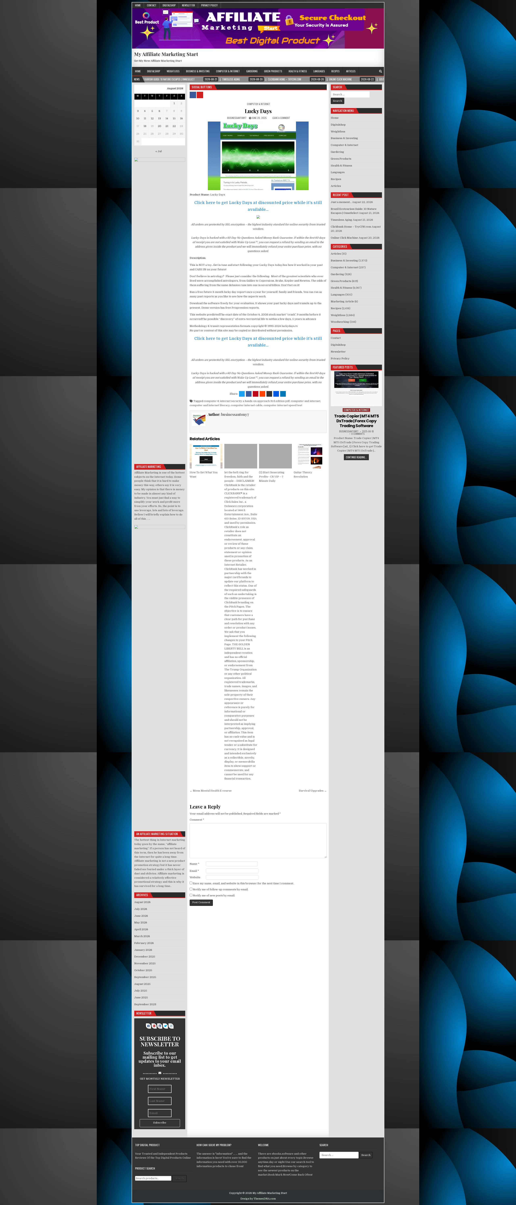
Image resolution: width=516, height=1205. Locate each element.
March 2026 (142, 936)
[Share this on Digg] (276, 394)
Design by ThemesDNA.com (258, 1198)
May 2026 (140, 922)
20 (159, 126)
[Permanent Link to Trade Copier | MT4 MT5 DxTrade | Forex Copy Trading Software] (356, 388)
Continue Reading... (356, 457)
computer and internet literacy (210, 405)
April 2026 (141, 929)
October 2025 (143, 970)
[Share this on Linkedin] (283, 394)
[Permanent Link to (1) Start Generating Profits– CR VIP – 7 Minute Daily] (275, 456)
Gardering (252, 71)
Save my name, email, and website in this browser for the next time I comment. (243, 883)
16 (181, 118)
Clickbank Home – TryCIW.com (351, 226)
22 (174, 126)
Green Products (273, 71)
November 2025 (145, 963)
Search (179, 1178)
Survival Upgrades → (313, 790)
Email (194, 870)
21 (166, 126)
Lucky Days (258, 110)
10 (137, 118)
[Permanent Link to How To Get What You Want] (206, 456)
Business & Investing (198, 71)
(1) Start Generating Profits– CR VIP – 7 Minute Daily (271, 476)
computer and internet (305, 401)
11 (145, 118)
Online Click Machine (344, 237)
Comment (197, 819)
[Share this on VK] (269, 394)
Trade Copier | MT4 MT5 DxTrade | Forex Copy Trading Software (356, 421)
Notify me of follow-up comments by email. (220, 889)
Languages (319, 71)
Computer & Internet (228, 71)
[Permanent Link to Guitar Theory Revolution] (310, 456)
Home (138, 5)
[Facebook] (375, 71)
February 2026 (144, 943)
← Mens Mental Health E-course (211, 790)
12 (152, 118)
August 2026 (142, 902)
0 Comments (358, 434)
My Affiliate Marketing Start (166, 54)
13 (159, 118)
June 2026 (141, 915)
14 (166, 118)
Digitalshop (169, 5)
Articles (351, 71)
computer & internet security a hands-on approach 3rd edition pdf (247, 401)
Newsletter (188, 5)
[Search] (380, 71)
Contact (151, 5)
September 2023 (145, 1004)
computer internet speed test (283, 405)
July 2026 (140, 909)
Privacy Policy (209, 5)
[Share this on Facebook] (249, 394)
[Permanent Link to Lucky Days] (258, 156)
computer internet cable (246, 405)
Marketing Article (342, 301)
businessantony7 (236, 118)
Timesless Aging (341, 219)
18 (145, 126)
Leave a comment (281, 118)
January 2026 (143, 949)
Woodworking (340, 321)
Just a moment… (341, 202)
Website (195, 877)
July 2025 (140, 990)
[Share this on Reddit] (262, 394)
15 (174, 118)
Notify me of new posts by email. (214, 895)
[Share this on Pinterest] (255, 394)
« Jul (158, 151)
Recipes (335, 71)
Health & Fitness (298, 71)
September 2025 (145, 977)
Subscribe (159, 1122)
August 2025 (142, 983)
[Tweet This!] (242, 394)
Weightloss (173, 71)
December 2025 (144, 956)
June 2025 (141, 997)
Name (194, 863)
